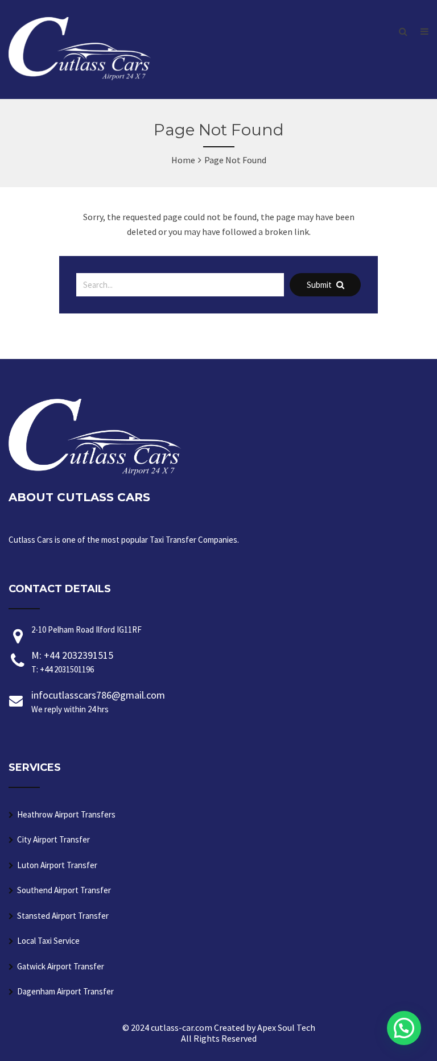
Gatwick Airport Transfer (60, 966)
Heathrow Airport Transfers (66, 814)
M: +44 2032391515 (72, 662)
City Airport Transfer (53, 839)
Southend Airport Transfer (64, 890)
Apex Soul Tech (286, 1027)
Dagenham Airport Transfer (65, 991)
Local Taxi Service (48, 940)
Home (183, 160)
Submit (320, 284)
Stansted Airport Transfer (63, 915)
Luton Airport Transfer (57, 865)
